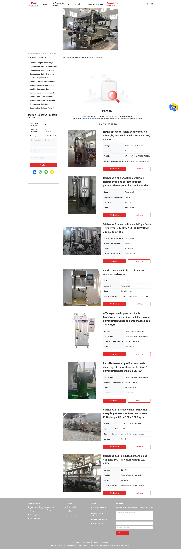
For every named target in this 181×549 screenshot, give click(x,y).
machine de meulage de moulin (42, 85)
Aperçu (30, 53)
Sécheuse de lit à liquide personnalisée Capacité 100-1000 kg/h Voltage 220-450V (125, 459)
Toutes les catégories (96, 523)
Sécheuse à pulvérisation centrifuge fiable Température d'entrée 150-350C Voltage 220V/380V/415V (127, 228)
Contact (43, 165)
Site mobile (86, 542)
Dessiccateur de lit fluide (39, 104)
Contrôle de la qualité (71, 515)
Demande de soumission (89, 118)
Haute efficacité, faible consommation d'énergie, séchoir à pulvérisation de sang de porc (126, 135)
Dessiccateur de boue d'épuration (43, 108)
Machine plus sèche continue (41, 97)
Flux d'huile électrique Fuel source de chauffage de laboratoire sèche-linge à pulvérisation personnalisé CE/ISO (125, 367)
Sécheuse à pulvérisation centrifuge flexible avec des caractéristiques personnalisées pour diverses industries (126, 182)
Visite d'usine (69, 511)
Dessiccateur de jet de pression (42, 74)
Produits (37, 53)
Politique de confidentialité (101, 542)
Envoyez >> (122, 533)
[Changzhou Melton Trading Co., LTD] (34, 4)
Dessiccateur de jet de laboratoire (43, 67)
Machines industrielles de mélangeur (43, 82)
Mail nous (139, 169)
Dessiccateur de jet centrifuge (42, 70)
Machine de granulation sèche (41, 78)
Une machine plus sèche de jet (42, 63)
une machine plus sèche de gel (42, 93)
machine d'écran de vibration (41, 89)
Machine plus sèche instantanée (42, 100)
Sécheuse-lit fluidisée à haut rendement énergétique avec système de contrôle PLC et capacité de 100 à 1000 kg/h (125, 413)
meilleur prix (114, 169)
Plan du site (76, 542)
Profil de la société (70, 507)
